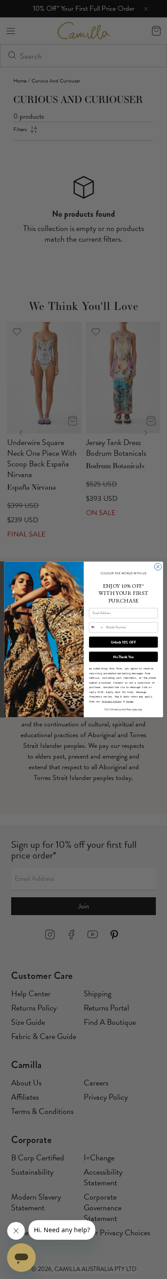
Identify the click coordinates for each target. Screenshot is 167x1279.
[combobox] (96, 627)
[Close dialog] (157, 566)
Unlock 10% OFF (123, 642)
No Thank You (123, 657)
